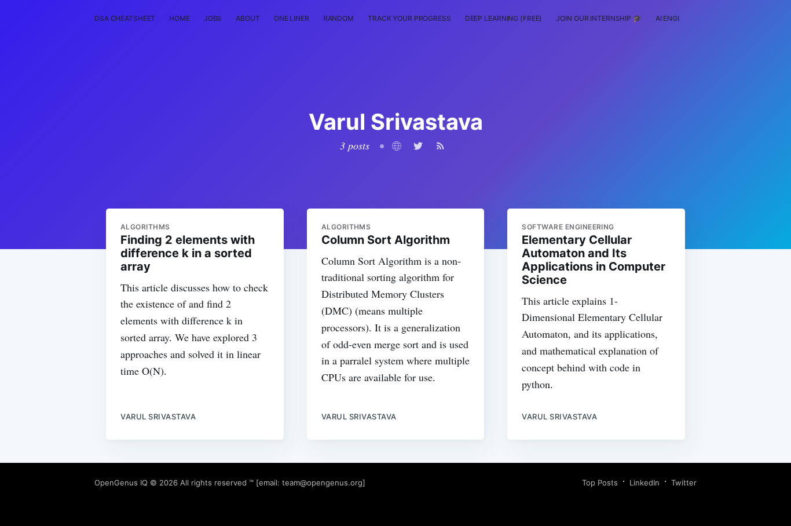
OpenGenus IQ (121, 482)
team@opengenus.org (322, 482)
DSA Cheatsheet (124, 18)
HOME (179, 18)
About (247, 18)
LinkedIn (644, 482)
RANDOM (338, 18)
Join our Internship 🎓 (598, 18)
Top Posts (600, 482)
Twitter (684, 482)
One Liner (291, 18)
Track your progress (409, 18)
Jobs (213, 18)
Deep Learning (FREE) (504, 18)
